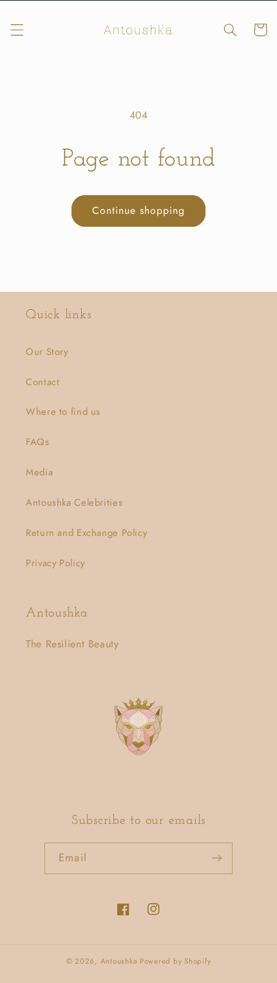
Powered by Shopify (175, 961)
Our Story (47, 352)
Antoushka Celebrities (74, 502)
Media (39, 472)
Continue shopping (139, 210)
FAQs (38, 442)
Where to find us (63, 412)
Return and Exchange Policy (86, 533)
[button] (17, 29)
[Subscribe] (216, 858)
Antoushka (119, 961)
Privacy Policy (55, 563)
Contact (42, 382)
